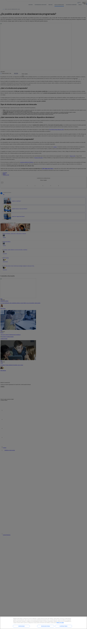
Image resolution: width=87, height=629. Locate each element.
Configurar (21, 626)
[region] (43, 622)
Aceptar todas (63, 626)
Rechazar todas (45, 626)
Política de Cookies (60, 622)
